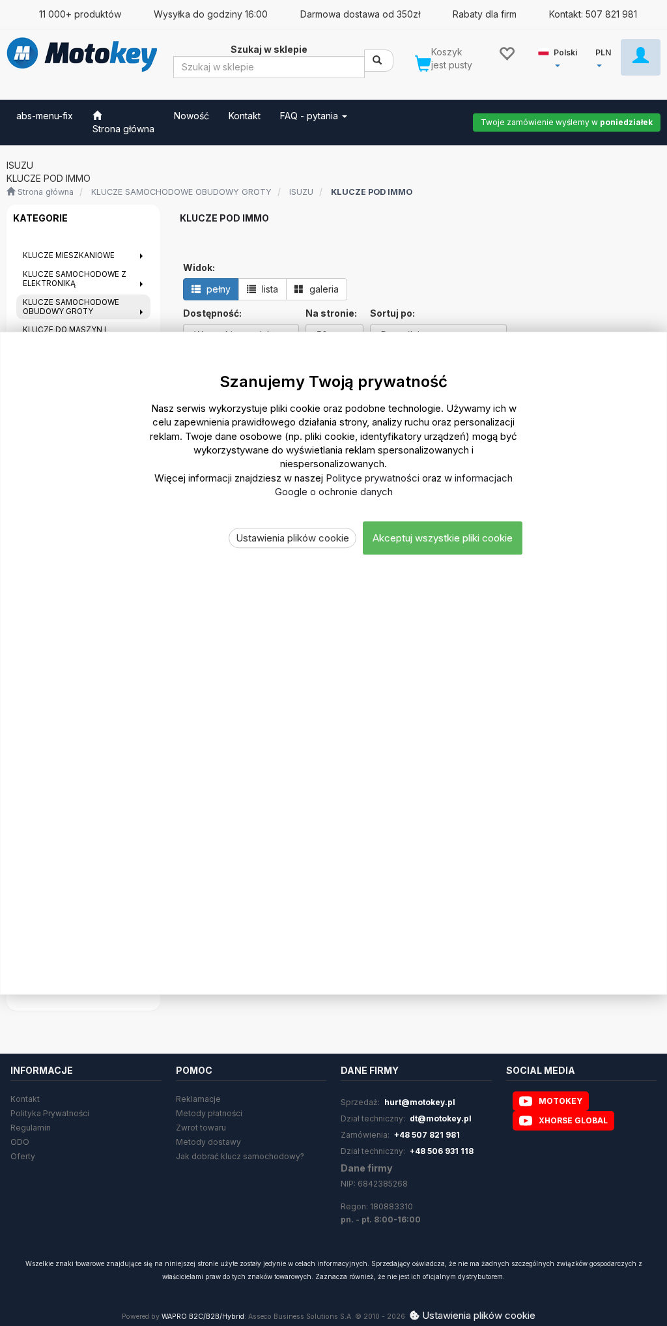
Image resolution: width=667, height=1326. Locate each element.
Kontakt (25, 1099)
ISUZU (301, 192)
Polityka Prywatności (49, 1113)
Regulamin (30, 1127)
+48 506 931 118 (442, 1151)
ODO (19, 1142)
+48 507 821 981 (427, 1135)
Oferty (22, 1156)
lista (268, 289)
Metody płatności (209, 1113)
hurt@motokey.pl (419, 1102)
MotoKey (560, 1101)
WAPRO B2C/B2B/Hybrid (203, 1316)
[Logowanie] (640, 57)
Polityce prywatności (372, 478)
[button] (560, 56)
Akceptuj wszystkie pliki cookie (443, 538)
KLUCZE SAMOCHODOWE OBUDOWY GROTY (181, 192)
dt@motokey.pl (441, 1118)
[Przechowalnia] (506, 52)
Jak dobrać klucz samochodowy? (240, 1156)
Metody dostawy (208, 1142)
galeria (323, 289)
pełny (217, 289)
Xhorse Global (573, 1120)
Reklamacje (198, 1099)
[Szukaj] (378, 61)
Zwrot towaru (201, 1127)
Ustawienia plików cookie (292, 538)
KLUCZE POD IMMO (371, 192)
